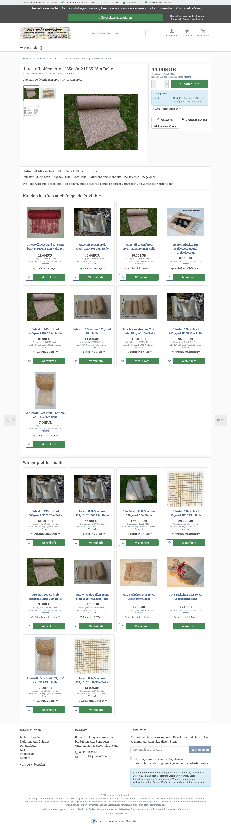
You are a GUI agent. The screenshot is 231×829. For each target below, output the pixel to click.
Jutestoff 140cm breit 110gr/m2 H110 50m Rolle (92, 680)
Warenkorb (191, 84)
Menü (27, 47)
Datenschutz (28, 745)
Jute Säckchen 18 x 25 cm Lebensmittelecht (138, 596)
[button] (42, 48)
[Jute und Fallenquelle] (45, 33)
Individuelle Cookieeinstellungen (187, 19)
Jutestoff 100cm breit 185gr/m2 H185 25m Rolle (139, 246)
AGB (23, 749)
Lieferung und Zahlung (35, 741)
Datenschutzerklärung (155, 772)
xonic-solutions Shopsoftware (124, 821)
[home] (36, 47)
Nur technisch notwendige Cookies (187, 16)
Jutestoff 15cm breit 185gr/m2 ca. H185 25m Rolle (45, 415)
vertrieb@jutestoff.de (93, 756)
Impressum (27, 753)
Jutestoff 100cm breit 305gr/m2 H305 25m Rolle (92, 246)
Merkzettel (167, 119)
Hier (86, 809)
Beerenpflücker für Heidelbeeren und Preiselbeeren (185, 248)
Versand (187, 76)
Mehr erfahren (193, 8)
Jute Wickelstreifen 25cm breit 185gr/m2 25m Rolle (138, 331)
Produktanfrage (167, 126)
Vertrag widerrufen (32, 764)
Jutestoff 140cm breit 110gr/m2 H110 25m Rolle (186, 513)
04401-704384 (88, 752)
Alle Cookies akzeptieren (115, 17)
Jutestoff (69, 73)
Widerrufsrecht (30, 737)
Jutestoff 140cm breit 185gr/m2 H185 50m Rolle (45, 331)
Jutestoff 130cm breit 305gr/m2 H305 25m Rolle (185, 331)
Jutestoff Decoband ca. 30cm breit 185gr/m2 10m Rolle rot (45, 246)
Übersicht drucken (196, 119)
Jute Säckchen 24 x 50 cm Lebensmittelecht (185, 596)
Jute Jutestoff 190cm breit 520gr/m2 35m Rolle (139, 513)
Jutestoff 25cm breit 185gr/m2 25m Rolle (92, 331)
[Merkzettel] (29, 277)
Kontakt (25, 757)
